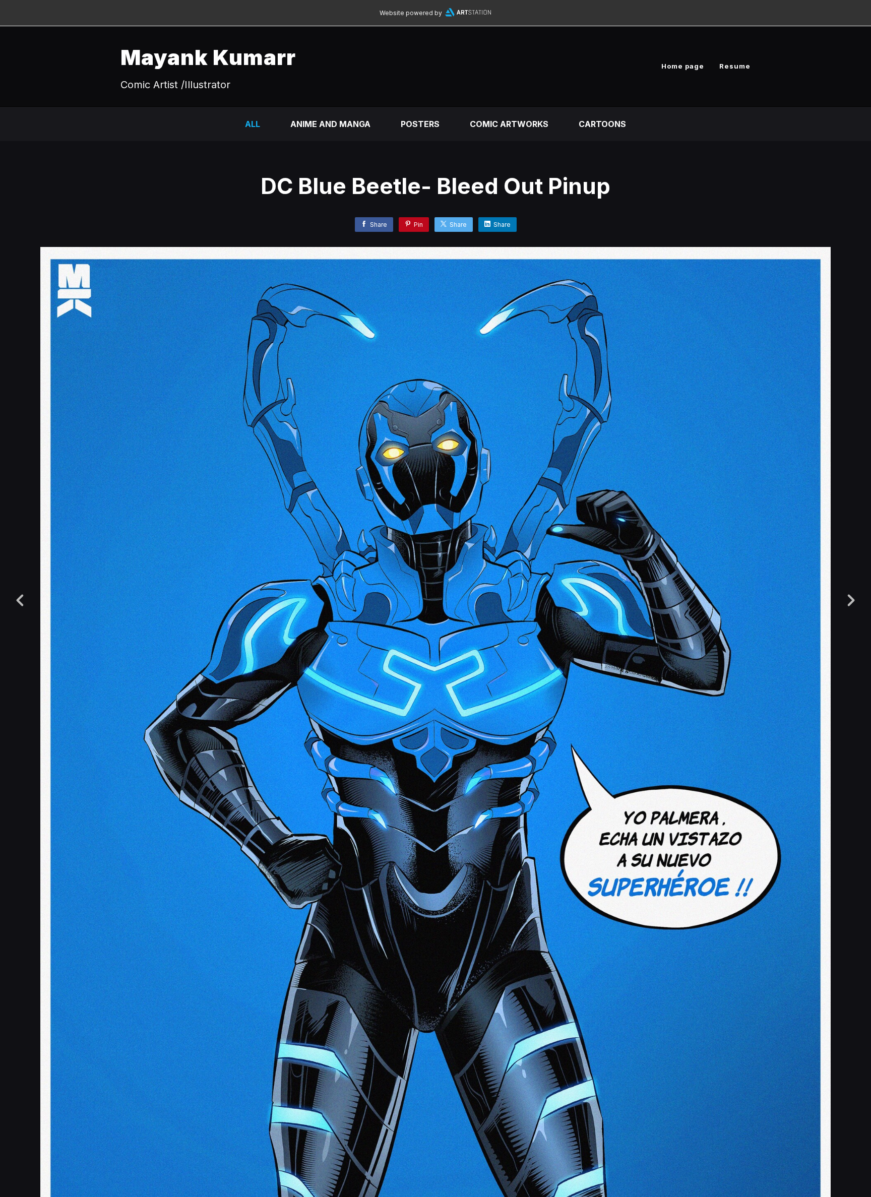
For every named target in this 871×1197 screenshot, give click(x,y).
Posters (420, 124)
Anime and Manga (330, 124)
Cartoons (602, 124)
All (252, 124)
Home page (682, 66)
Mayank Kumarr (208, 57)
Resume (735, 66)
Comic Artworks (509, 124)
